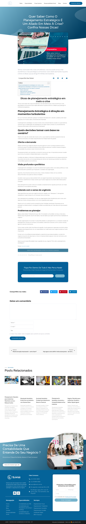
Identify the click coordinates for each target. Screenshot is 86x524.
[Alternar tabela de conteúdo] (47, 83)
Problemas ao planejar (25, 94)
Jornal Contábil (25, 246)
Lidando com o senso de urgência (27, 92)
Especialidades (28, 3)
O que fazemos (38, 3)
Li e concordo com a (66, 497)
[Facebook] (14, 493)
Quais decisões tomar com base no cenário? (29, 88)
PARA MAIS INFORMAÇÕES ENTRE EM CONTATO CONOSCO (43, 250)
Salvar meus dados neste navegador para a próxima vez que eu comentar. (30, 334)
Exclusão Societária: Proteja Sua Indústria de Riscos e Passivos (43, 400)
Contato (65, 3)
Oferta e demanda (24, 89)
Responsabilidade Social (50, 3)
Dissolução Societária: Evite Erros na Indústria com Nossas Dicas (26, 400)
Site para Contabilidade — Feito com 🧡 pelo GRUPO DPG (66, 522)
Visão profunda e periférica (26, 91)
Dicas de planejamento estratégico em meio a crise (31, 85)
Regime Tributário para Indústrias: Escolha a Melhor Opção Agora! (74, 400)
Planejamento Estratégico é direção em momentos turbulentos (34, 86)
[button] (53, 78)
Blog (59, 3)
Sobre (21, 3)
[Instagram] (18, 493)
